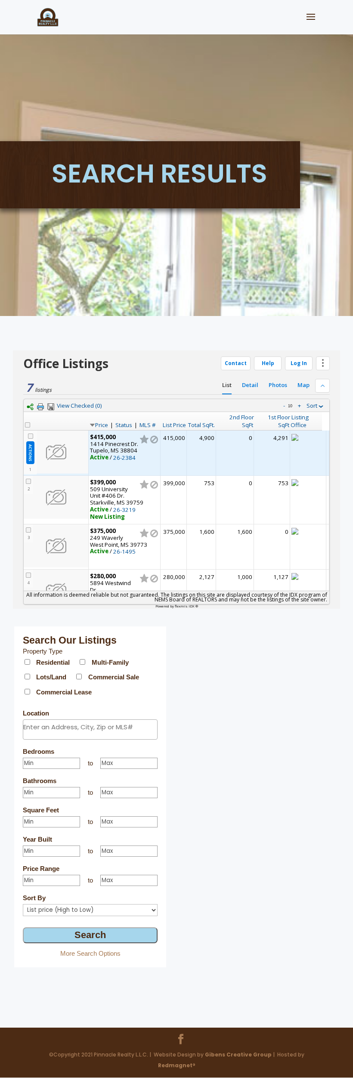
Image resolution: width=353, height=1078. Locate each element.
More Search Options (90, 953)
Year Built (37, 839)
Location (36, 713)
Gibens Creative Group (238, 1054)
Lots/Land (51, 677)
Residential (53, 662)
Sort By (34, 897)
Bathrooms (39, 780)
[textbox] (90, 727)
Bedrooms (38, 751)
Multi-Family (110, 662)
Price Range (41, 868)
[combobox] (90, 729)
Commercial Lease (64, 692)
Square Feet (41, 810)
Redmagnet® (176, 1065)
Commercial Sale (113, 677)
